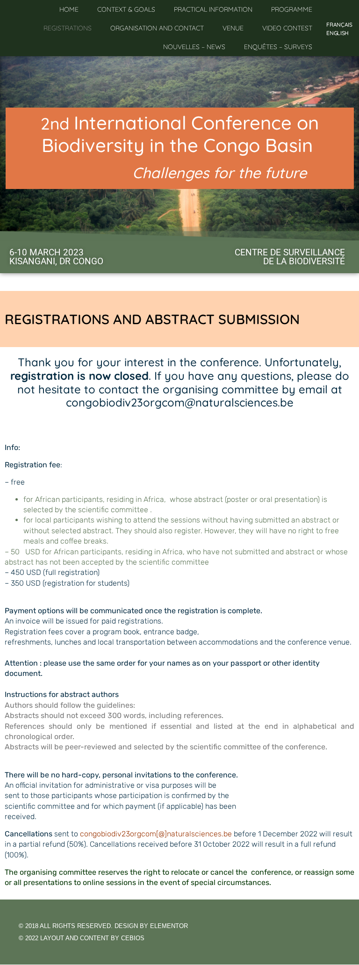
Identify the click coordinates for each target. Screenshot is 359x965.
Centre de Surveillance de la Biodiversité (290, 257)
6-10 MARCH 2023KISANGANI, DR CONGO (56, 257)
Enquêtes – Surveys (278, 47)
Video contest (287, 28)
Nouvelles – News (194, 47)
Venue (233, 28)
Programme (291, 9)
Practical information (213, 9)
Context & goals (126, 9)
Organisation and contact (157, 28)
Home (69, 9)
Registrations (67, 28)
